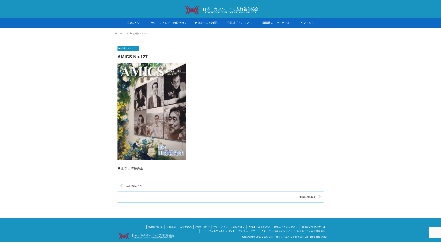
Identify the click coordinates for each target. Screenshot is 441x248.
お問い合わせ (202, 226)
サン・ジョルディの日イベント (218, 231)
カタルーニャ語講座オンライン (276, 231)
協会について (155, 226)
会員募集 (171, 226)
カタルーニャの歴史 (259, 226)
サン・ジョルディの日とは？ (229, 226)
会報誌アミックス (129, 48)
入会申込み (186, 226)
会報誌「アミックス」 (286, 226)
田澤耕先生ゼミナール (313, 226)
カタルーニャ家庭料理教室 (310, 231)
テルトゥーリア (247, 231)
